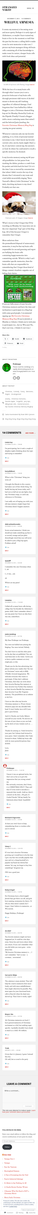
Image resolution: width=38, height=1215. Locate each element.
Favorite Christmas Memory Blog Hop (17, 125)
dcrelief (8, 931)
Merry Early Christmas (12, 1197)
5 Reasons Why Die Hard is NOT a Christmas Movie (16, 1192)
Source (30, 218)
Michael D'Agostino (12, 817)
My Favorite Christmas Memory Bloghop (19, 407)
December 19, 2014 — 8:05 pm (13, 933)
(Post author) (5, 766)
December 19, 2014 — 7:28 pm (13, 892)
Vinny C (8, 846)
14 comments (26, 19)
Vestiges (7, 1163)
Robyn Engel (10, 890)
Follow (7, 1147)
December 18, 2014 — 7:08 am (13, 444)
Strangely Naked (9, 8)
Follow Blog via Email (11, 1130)
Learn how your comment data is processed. (18, 1111)
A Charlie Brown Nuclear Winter (16, 1187)
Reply (6, 461)
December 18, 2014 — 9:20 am (13, 563)
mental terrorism (23, 404)
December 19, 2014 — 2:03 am (13, 819)
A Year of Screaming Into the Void (16, 1175)
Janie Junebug (10, 634)
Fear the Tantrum (10, 1167)
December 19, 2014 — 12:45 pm (15, 770)
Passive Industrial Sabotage (13, 1179)
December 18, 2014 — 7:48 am (13, 473)
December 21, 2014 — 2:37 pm (13, 1016)
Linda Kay (9, 442)
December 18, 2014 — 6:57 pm (13, 636)
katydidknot (10, 471)
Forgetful (19, 401)
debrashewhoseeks (12, 524)
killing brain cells (10, 404)
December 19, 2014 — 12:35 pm (14, 848)
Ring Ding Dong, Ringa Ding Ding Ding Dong (20, 419)
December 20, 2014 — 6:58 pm (13, 977)
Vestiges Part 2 (9, 1159)
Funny (22, 391)
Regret (7, 394)
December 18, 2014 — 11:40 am (14, 602)
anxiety (7, 399)
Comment (28, 1106)
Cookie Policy (13, 1206)
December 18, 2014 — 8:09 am (13, 526)
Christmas (8, 391)
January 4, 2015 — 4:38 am (12, 1050)
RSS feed (7, 1155)
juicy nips (27, 401)
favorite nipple (10, 401)
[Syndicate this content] (3, 1155)
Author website (18, 378)
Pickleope (17, 364)
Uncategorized (16, 394)
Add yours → (30, 433)
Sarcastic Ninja (11, 975)
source (32, 84)
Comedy (16, 391)
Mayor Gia (9, 1014)
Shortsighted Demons (11, 1171)
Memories (29, 391)
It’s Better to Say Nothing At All (15, 1183)
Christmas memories (18, 399)
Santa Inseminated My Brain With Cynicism (19, 414)
